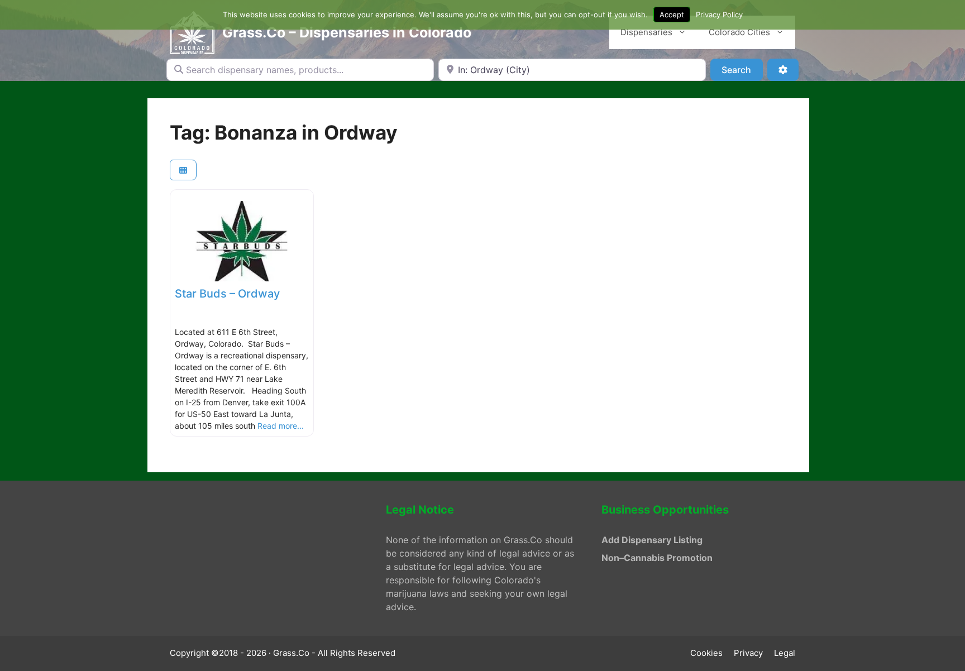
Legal (784, 653)
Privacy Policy (719, 14)
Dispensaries (646, 32)
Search (742, 69)
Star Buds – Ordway (227, 293)
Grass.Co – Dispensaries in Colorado (346, 32)
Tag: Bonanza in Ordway (284, 132)
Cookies (706, 653)
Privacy (748, 653)
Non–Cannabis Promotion (657, 557)
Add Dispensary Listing (652, 539)
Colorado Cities (739, 32)
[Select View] (183, 170)
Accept (672, 14)
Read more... (280, 425)
